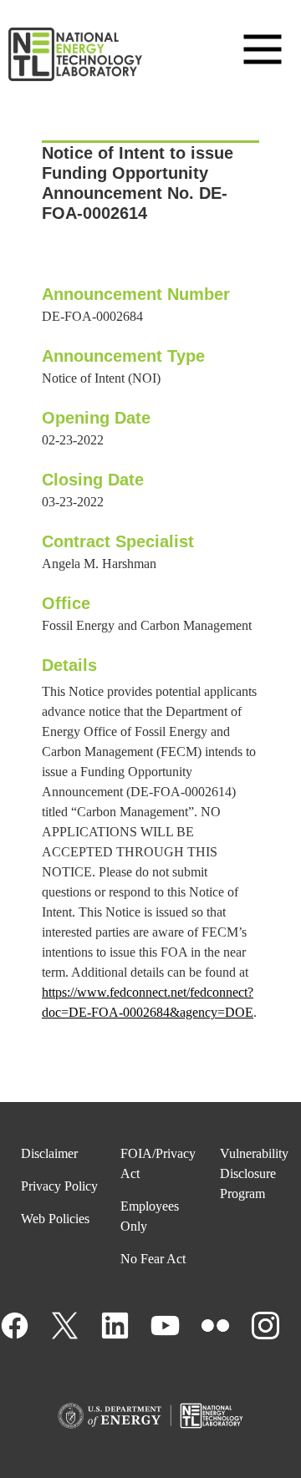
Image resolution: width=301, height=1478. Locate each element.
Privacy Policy (59, 1186)
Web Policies (55, 1218)
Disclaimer (49, 1153)
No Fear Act (153, 1259)
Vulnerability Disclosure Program (254, 1173)
